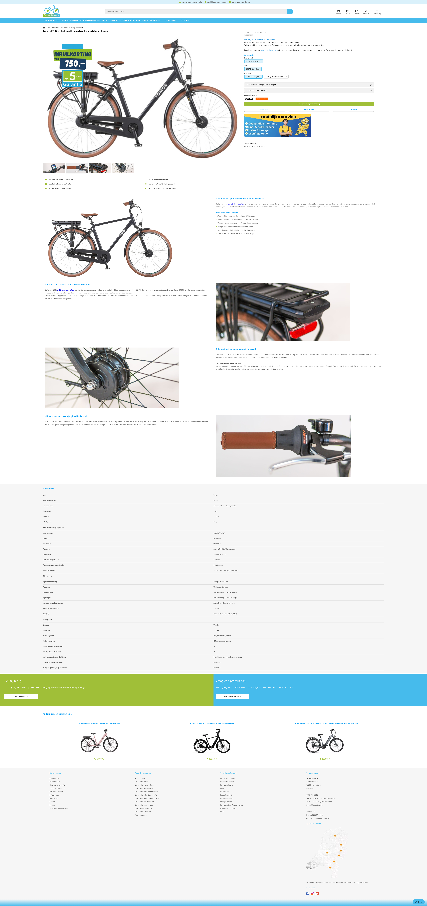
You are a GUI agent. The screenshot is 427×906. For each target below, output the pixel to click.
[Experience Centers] (328, 877)
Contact (357, 13)
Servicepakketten (226, 785)
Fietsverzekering (226, 798)
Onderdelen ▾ (186, 20)
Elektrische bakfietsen (143, 811)
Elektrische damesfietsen (144, 785)
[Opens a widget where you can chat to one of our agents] (419, 902)
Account (366, 13)
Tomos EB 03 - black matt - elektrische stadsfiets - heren (212, 723)
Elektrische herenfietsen (144, 788)
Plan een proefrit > (232, 696)
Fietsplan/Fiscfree (227, 781)
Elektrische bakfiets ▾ (69, 20)
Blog (222, 788)
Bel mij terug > (21, 696)
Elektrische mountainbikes (144, 801)
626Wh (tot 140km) (253, 69)
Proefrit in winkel (309, 110)
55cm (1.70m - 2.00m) (253, 61)
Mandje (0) (377, 13)
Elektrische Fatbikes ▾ (131, 20)
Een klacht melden (56, 791)
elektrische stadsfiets (236, 204)
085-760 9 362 (312, 795)
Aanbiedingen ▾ (156, 20)
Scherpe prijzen (226, 801)
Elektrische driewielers (143, 808)
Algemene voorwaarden (58, 808)
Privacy (52, 805)
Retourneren (54, 795)
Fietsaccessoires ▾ (171, 20)
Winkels (338, 13)
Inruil (222, 811)
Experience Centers (227, 778)
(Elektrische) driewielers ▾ (90, 20)
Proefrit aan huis (226, 795)
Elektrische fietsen (53, 27)
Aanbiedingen (140, 778)
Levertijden (53, 798)
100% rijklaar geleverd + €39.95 (276, 76)
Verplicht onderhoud (57, 788)
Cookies (52, 801)
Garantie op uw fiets (57, 785)
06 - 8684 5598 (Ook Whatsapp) (320, 801)
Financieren (353, 110)
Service (347, 13)
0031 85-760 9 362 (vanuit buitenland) (321, 798)
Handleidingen (54, 781)
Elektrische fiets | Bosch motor (146, 795)
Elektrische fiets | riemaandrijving (147, 798)
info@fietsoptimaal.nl (315, 805)
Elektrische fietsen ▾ (51, 20)
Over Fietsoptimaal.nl (228, 808)
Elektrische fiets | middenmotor (146, 791)
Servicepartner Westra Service (231, 805)
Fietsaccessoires (141, 815)
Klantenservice (54, 778)
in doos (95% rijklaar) (253, 77)
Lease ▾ (145, 20)
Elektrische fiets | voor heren (72, 27)
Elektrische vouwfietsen (111, 20)
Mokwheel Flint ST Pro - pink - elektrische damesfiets (99, 723)
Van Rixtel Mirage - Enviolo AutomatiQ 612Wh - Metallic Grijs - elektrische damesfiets (324, 723)
